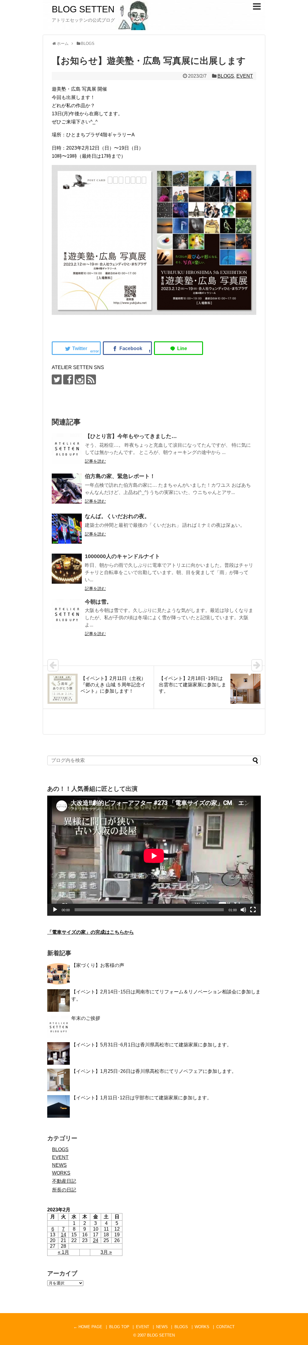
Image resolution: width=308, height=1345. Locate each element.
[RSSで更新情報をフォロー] (91, 379)
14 (63, 1234)
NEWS (59, 1165)
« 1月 (63, 1252)
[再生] (55, 910)
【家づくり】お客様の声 (97, 965)
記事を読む (95, 461)
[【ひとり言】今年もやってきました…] (67, 448)
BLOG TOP (119, 1327)
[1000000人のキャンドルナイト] (67, 569)
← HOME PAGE (87, 1327)
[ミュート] (243, 910)
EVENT (244, 76)
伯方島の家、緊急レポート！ (120, 476)
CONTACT (225, 1327)
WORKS (61, 1173)
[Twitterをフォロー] (57, 379)
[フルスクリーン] (253, 910)
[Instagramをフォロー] (80, 379)
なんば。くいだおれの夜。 (117, 516)
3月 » (106, 1252)
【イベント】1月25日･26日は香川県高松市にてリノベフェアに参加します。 (153, 1071)
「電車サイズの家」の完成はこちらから (90, 932)
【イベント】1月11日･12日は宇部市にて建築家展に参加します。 (141, 1097)
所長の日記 (64, 1189)
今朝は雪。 (98, 602)
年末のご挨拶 (85, 1018)
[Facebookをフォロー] (68, 379)
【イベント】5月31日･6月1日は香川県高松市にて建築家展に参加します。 (151, 1044)
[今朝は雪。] (67, 614)
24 (95, 1240)
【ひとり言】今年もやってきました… (131, 436)
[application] (154, 856)
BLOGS (225, 76)
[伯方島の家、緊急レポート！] (67, 489)
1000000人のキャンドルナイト (122, 556)
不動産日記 (64, 1181)
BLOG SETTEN (83, 9)
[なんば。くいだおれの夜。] (67, 529)
